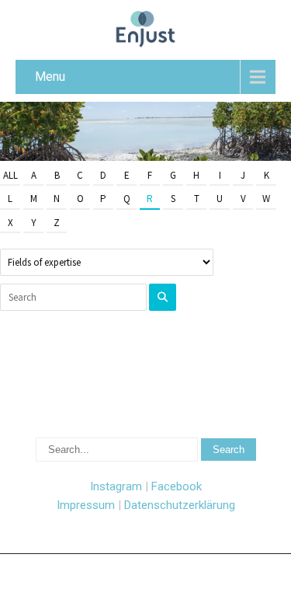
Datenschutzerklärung (179, 505)
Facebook (176, 486)
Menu (50, 76)
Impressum (86, 505)
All (10, 175)
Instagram (116, 486)
